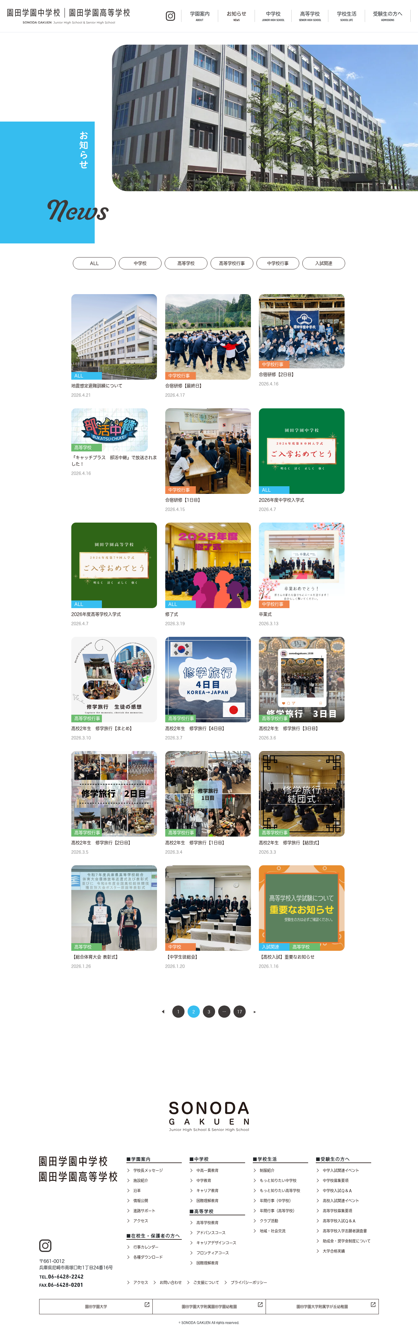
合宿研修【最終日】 (184, 386)
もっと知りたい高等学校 (280, 1190)
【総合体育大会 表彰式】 (95, 957)
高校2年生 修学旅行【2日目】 (101, 843)
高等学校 (310, 16)
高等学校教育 (207, 1222)
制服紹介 (267, 1170)
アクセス (140, 1221)
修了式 (171, 614)
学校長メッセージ (148, 1170)
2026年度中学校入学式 (281, 500)
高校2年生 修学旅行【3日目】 (289, 728)
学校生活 (346, 16)
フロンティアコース (212, 1253)
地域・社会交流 (273, 1231)
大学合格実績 (334, 1251)
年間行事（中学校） (276, 1200)
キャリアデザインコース (216, 1243)
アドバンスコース (211, 1233)
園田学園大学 (96, 1306)
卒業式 (265, 614)
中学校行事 (278, 263)
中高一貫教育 (207, 1170)
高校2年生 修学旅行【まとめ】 (102, 728)
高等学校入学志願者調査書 (345, 1231)
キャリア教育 (207, 1190)
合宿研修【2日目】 (277, 374)
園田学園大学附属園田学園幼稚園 (209, 1306)
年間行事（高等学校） (278, 1211)
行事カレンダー (146, 1247)
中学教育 (203, 1180)
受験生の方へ (387, 16)
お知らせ (236, 16)
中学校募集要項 (336, 1180)
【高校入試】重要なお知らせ (287, 957)
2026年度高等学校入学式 (96, 614)
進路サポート (144, 1211)
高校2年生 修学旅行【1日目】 (195, 843)
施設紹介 (140, 1180)
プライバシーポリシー (249, 1282)
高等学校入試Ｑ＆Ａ (339, 1221)
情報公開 (140, 1200)
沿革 (137, 1190)
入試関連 (323, 263)
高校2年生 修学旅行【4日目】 (195, 728)
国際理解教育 (207, 1200)
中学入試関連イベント (341, 1170)
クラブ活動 (269, 1221)
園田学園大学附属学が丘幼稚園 (322, 1306)
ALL (94, 263)
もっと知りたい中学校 (278, 1180)
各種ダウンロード (148, 1257)
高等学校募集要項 (337, 1211)
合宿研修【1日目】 (183, 500)
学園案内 (200, 16)
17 (239, 1011)
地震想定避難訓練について (96, 386)
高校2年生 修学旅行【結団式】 (290, 843)
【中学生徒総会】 (182, 957)
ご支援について (206, 1282)
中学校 (273, 16)
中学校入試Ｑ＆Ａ (337, 1190)
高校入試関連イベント (341, 1200)
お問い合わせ (171, 1282)
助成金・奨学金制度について (347, 1241)
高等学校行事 (232, 263)
